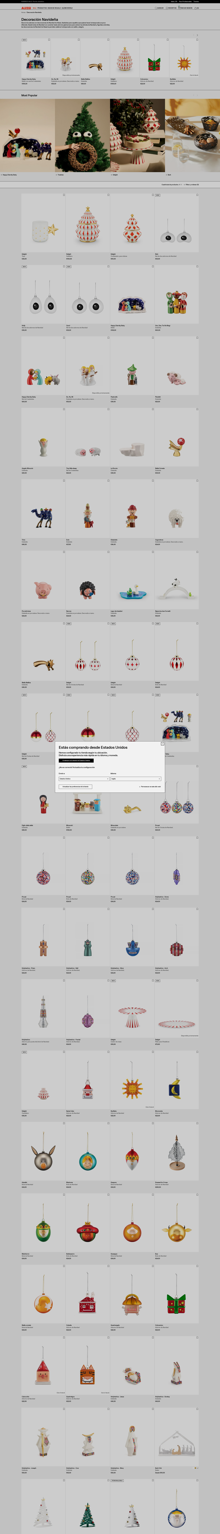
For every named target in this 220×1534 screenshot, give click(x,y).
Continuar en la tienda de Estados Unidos (76, 760)
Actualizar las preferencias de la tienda (75, 787)
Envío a (62, 773)
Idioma (113, 773)
